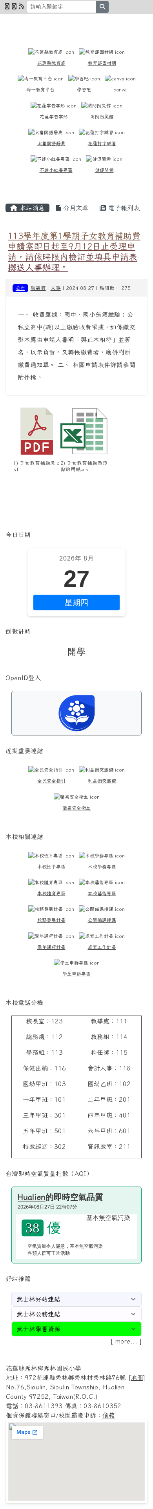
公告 (20, 288)
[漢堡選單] (131, 24)
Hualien (32, 1197)
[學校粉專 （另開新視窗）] (7, 6)
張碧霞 (38, 288)
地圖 (137, 1377)
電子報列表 (123, 208)
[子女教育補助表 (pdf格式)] (36, 431)
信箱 (108, 1415)
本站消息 (31, 208)
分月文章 (74, 208)
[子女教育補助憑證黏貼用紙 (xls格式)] (83, 431)
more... (126, 1341)
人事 (56, 288)
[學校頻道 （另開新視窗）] (14, 6)
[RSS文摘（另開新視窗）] (21, 6)
